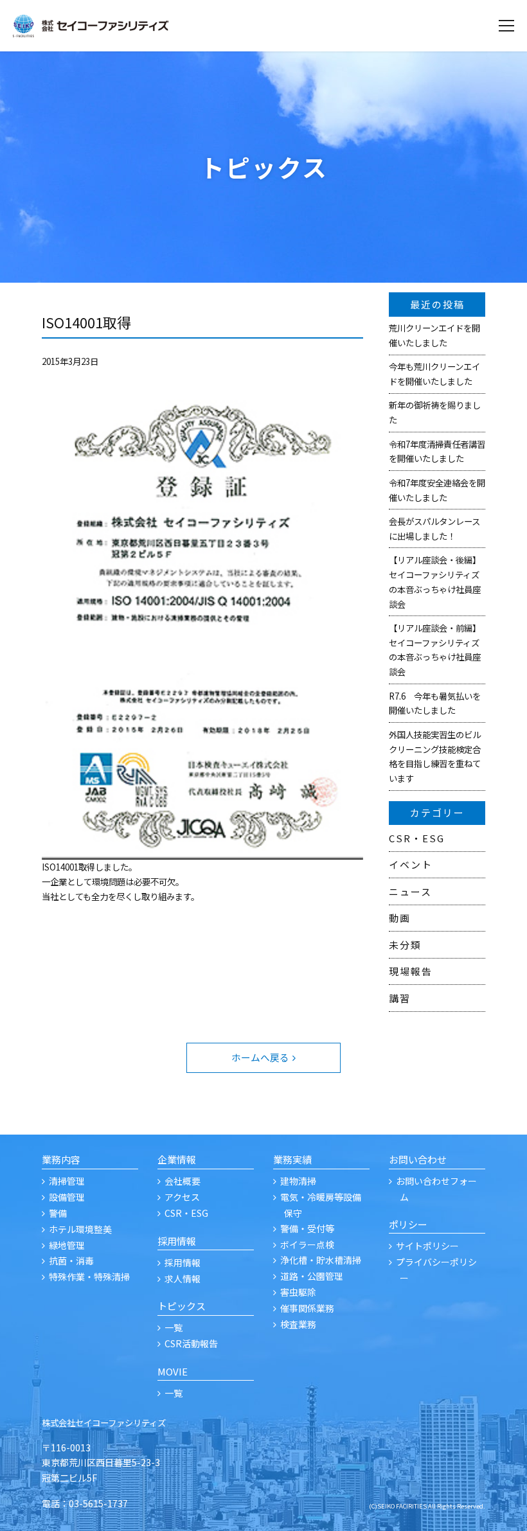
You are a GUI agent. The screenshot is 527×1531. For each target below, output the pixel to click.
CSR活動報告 (191, 1343)
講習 (400, 998)
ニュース (410, 891)
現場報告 (411, 971)
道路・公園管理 (311, 1276)
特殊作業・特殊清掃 (89, 1276)
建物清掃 (298, 1180)
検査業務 (298, 1324)
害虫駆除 (298, 1292)
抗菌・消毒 (71, 1260)
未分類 (405, 944)
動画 (400, 918)
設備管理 (67, 1196)
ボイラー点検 (307, 1244)
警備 (58, 1213)
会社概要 (183, 1180)
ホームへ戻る (260, 1057)
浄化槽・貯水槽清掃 (320, 1259)
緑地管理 (67, 1245)
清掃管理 (67, 1180)
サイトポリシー (427, 1245)
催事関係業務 (307, 1308)
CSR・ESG (417, 838)
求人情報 (183, 1278)
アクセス (182, 1196)
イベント (411, 864)
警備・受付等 (307, 1228)
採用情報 (183, 1262)
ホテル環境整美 (80, 1229)
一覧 (174, 1327)
